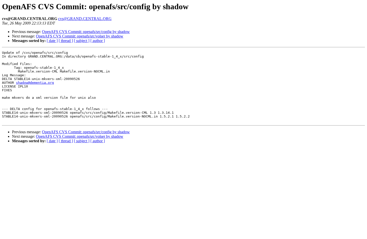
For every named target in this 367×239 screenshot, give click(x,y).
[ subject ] (81, 40)
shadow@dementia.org (35, 82)
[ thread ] (66, 40)
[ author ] (97, 40)
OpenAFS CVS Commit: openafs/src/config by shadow (86, 32)
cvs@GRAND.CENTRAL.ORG (85, 18)
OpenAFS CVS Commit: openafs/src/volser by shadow (79, 36)
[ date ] (52, 40)
